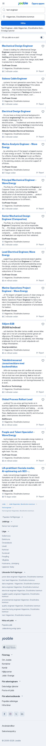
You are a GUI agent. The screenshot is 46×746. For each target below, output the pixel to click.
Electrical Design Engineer (16, 111)
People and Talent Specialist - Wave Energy (18, 434)
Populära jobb (7, 625)
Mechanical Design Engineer (17, 46)
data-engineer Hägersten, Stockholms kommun (20, 587)
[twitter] (16, 714)
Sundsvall (5, 553)
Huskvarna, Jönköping (10, 563)
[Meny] (3, 3)
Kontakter (6, 664)
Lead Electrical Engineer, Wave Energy (18, 253)
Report (41, 71)
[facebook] (4, 714)
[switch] (42, 37)
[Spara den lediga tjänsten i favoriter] (43, 46)
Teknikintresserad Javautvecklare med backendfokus (13, 363)
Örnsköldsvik (7, 543)
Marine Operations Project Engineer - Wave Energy (16, 289)
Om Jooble (6, 660)
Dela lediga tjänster (10, 686)
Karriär (4, 667)
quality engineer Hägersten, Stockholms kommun (21, 606)
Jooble (18, 740)
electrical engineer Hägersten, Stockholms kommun (22, 590)
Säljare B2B (8, 323)
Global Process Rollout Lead (17, 399)
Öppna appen (38, 3)
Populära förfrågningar (11, 517)
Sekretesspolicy (9, 731)
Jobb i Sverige (8, 675)
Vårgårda (5, 560)
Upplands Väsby (8, 567)
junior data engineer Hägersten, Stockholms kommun (22, 577)
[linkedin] (22, 714)
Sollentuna (6, 536)
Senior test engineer (10, 526)
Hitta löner (6, 705)
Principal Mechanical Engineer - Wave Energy (19, 181)
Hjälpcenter (7, 671)
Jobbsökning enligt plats (11, 628)
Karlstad (5, 550)
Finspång (5, 556)
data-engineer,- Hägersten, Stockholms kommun (21, 584)
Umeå (4, 546)
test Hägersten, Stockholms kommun (16, 615)
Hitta (23, 23)
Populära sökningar (10, 701)
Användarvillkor (8, 726)
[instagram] (10, 714)
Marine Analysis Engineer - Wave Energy (19, 146)
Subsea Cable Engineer (14, 78)
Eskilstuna (6, 539)
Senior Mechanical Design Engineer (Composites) (16, 217)
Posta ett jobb (8, 690)
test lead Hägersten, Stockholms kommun (18, 580)
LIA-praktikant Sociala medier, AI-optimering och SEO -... (18, 470)
